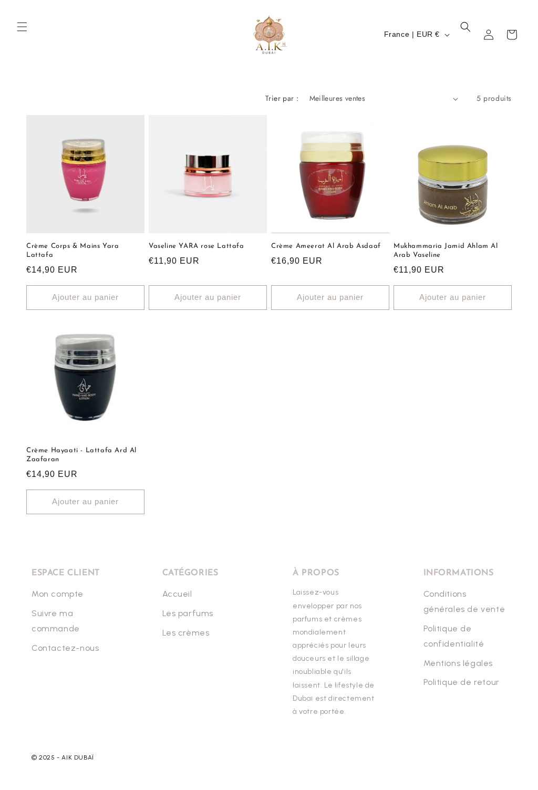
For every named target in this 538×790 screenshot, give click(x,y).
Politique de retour (461, 682)
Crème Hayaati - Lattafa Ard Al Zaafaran (81, 455)
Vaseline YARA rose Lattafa (196, 246)
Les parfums (188, 613)
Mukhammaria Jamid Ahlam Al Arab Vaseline (446, 250)
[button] (22, 26)
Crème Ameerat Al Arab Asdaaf (326, 246)
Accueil (177, 594)
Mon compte (58, 594)
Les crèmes (186, 633)
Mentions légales (458, 663)
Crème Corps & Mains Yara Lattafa (72, 250)
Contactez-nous (65, 648)
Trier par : (281, 98)
